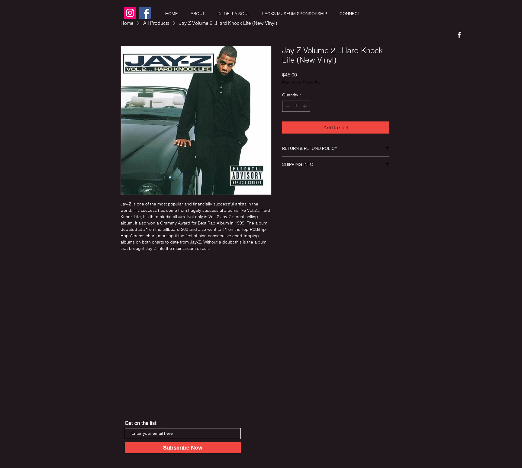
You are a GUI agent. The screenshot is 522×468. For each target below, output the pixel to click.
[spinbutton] (296, 106)
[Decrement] (287, 106)
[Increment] (305, 106)
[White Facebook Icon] (459, 35)
